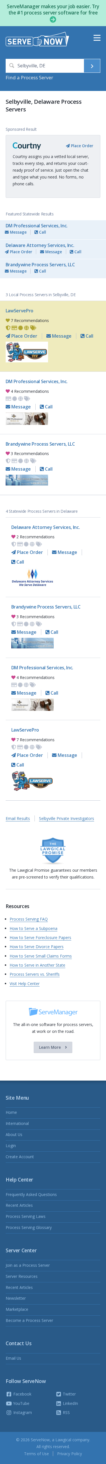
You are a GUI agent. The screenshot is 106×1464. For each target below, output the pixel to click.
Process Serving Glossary (29, 1227)
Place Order (81, 145)
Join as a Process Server (28, 1265)
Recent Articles (19, 1205)
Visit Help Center (25, 983)
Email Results (18, 818)
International (17, 1123)
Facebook (21, 1394)
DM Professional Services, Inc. (37, 226)
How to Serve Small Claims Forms (41, 956)
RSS (66, 1412)
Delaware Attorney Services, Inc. (40, 245)
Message (18, 232)
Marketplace (17, 1309)
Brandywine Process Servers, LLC (40, 264)
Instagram (22, 1412)
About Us (14, 1134)
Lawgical (63, 1439)
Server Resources (22, 1276)
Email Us (13, 1358)
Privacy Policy (69, 1453)
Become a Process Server (29, 1320)
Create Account (20, 1156)
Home (11, 1112)
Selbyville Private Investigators (66, 818)
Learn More (50, 1047)
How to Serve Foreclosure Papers (40, 937)
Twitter (69, 1394)
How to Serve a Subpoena (33, 928)
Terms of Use (36, 1453)
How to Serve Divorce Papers (37, 946)
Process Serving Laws (26, 1216)
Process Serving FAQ (29, 919)
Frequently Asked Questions (31, 1194)
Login (11, 1145)
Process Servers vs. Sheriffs (35, 974)
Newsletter (16, 1298)
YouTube (20, 1403)
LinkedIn (70, 1403)
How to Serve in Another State (37, 965)
